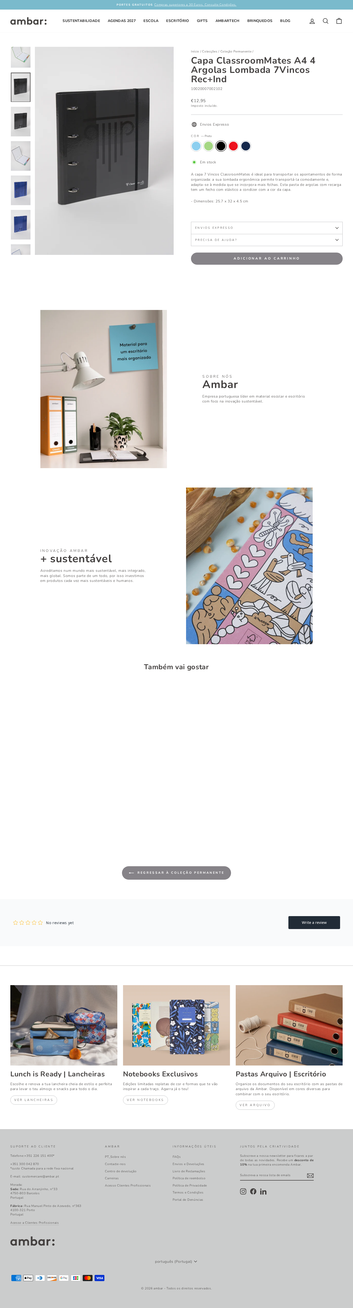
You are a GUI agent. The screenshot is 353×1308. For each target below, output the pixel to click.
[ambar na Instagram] (243, 1191)
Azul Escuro (246, 146)
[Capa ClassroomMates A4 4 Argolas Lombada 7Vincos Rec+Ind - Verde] (20, 822)
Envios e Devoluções (188, 1164)
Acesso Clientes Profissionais (128, 1185)
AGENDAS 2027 (122, 20)
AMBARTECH (228, 20)
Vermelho (233, 146)
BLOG (285, 20)
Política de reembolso (189, 1178)
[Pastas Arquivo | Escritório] (289, 1025)
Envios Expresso (214, 228)
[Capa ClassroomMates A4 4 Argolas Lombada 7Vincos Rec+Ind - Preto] (27, 822)
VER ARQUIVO (255, 1105)
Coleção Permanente (236, 51)
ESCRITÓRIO (177, 20)
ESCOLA (150, 20)
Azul (196, 146)
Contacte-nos (115, 1164)
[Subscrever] (310, 1176)
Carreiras (112, 1178)
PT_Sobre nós (115, 1157)
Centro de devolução (120, 1171)
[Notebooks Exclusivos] (176, 1025)
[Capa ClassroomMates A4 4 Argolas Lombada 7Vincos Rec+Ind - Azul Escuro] (41, 822)
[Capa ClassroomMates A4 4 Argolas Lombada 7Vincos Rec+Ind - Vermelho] (34, 822)
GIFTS (202, 20)
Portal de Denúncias (188, 1200)
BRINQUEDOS (260, 20)
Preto (221, 146)
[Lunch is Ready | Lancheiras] (63, 1025)
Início (195, 51)
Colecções (209, 51)
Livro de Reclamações (189, 1171)
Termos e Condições (188, 1192)
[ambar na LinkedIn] (263, 1191)
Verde (208, 146)
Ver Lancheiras (33, 1100)
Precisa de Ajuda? (216, 240)
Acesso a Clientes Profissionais (34, 1223)
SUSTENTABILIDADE (81, 20)
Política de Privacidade (190, 1185)
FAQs (177, 1157)
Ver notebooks (145, 1100)
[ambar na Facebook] (253, 1191)
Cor (201, 136)
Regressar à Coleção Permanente (180, 873)
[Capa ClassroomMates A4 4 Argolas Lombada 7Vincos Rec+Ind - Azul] (13, 822)
